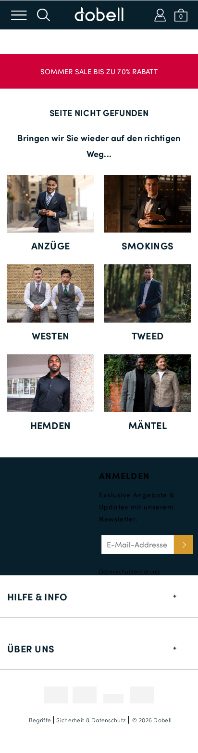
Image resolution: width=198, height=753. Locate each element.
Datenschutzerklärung (129, 571)
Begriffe (40, 720)
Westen (51, 335)
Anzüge (50, 245)
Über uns (30, 648)
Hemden (50, 425)
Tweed (147, 335)
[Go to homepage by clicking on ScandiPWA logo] (99, 14)
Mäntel (147, 425)
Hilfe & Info (37, 596)
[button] (99, 66)
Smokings (147, 245)
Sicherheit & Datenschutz (91, 720)
